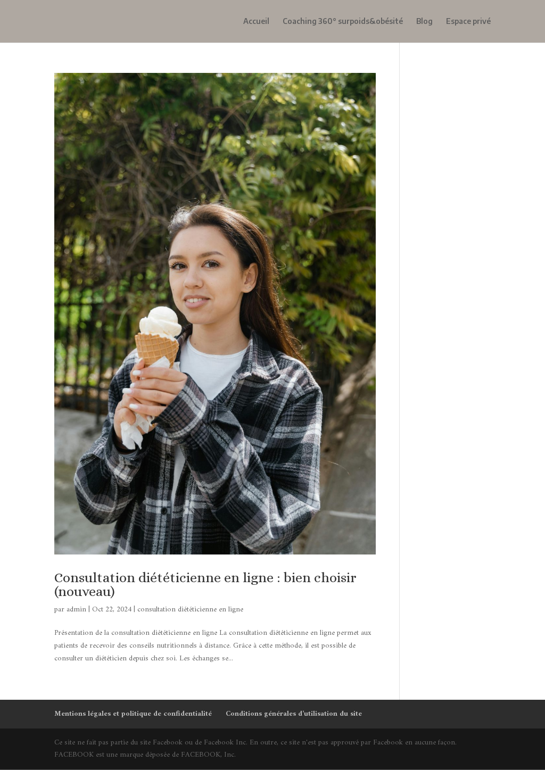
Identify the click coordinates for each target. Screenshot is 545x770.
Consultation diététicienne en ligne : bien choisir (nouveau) (205, 584)
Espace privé (468, 22)
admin (76, 609)
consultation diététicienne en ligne (190, 609)
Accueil (256, 22)
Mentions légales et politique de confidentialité (133, 714)
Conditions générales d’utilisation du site (294, 714)
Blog (424, 22)
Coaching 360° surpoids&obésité (343, 22)
